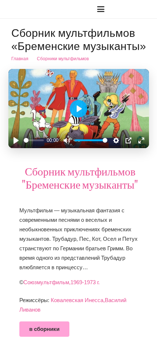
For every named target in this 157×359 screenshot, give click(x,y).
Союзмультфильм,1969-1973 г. (61, 282)
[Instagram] (134, 9)
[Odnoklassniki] (146, 9)
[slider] (34, 140)
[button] (29, 9)
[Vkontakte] (122, 9)
